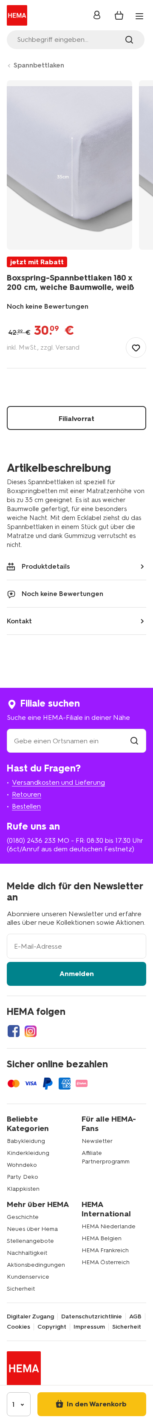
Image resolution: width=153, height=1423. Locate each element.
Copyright (51, 1327)
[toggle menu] (139, 16)
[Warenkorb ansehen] (119, 15)
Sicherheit (21, 1288)
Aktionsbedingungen (36, 1264)
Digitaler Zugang (30, 1316)
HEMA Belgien (102, 1238)
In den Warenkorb (96, 1404)
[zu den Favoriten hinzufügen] (136, 347)
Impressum (89, 1327)
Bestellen (26, 806)
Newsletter (97, 1141)
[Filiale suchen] (134, 741)
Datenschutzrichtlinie (91, 1316)
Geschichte (23, 1217)
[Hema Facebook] (14, 1031)
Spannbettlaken (39, 65)
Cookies (18, 1327)
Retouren (26, 794)
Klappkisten (23, 1188)
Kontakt (19, 621)
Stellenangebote (30, 1241)
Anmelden (77, 974)
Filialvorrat (76, 419)
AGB (135, 1316)
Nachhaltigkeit (27, 1252)
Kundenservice (28, 1276)
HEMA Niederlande (109, 1226)
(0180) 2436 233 (31, 840)
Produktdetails (46, 566)
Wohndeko (22, 1165)
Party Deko (22, 1176)
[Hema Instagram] (31, 1031)
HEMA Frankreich (105, 1250)
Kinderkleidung (28, 1153)
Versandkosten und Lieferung (58, 782)
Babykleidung (26, 1141)
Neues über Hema (32, 1229)
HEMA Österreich (106, 1262)
